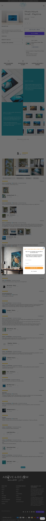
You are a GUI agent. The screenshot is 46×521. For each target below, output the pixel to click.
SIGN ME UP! (34, 267)
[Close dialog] (43, 248)
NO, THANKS (34, 271)
